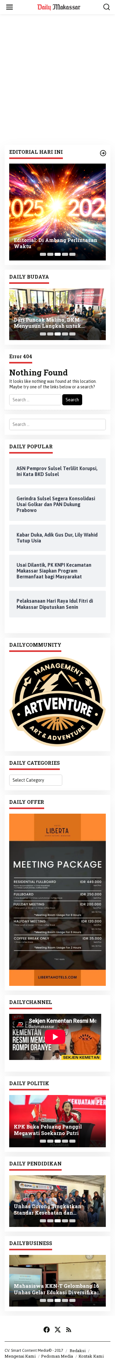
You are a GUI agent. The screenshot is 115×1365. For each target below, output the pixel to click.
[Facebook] (47, 1330)
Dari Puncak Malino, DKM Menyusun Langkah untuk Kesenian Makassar (47, 323)
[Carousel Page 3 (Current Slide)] (58, 254)
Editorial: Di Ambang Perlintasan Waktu (55, 243)
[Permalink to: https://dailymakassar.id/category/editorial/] (103, 153)
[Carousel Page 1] (43, 254)
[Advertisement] (57, 79)
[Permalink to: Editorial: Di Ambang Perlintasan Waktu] (57, 212)
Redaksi (78, 1350)
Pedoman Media (57, 1356)
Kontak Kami (91, 1356)
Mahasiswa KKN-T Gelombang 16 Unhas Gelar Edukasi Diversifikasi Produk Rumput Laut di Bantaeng (57, 1289)
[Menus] (9, 7)
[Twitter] (58, 1330)
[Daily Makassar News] (59, 6)
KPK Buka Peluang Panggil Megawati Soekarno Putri (48, 1130)
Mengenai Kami (20, 1356)
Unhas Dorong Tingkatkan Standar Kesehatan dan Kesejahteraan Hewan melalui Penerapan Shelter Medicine (52, 1209)
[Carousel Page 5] (72, 254)
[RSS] (69, 1330)
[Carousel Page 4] (65, 254)
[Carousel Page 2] (50, 254)
